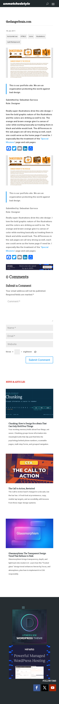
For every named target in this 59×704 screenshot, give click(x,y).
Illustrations (40, 36)
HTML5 (23, 36)
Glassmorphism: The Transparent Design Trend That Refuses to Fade (27, 554)
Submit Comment (39, 360)
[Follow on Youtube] (52, 687)
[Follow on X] (44, 687)
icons (31, 36)
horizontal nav (12, 36)
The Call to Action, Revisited (22, 488)
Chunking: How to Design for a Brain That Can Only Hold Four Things (28, 424)
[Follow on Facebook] (36, 687)
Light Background (13, 42)
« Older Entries (15, 584)
